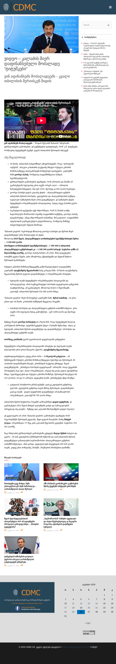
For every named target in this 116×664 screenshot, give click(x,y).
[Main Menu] (110, 7)
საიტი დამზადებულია (72, 647)
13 (89, 603)
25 (73, 612)
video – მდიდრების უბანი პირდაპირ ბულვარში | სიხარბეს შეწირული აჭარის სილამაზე (96, 56)
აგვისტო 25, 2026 (13, 493)
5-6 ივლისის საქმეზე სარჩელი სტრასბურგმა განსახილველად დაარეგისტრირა (96, 65)
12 (81, 603)
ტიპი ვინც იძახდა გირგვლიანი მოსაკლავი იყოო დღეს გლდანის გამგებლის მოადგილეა (96, 88)
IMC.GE (86, 647)
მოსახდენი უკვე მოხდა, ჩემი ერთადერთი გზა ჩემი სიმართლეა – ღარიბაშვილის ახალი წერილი (20, 486)
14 (96, 603)
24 (65, 612)
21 (96, 608)
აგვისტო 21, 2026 (52, 530)
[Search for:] (96, 25)
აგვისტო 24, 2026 (13, 530)
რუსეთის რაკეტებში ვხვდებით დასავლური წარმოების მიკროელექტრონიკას (95, 80)
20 (89, 608)
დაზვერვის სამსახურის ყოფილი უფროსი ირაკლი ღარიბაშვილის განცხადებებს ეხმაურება (19, 559)
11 (73, 603)
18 (73, 608)
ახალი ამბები (13, 478)
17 (65, 608)
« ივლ (88, 623)
